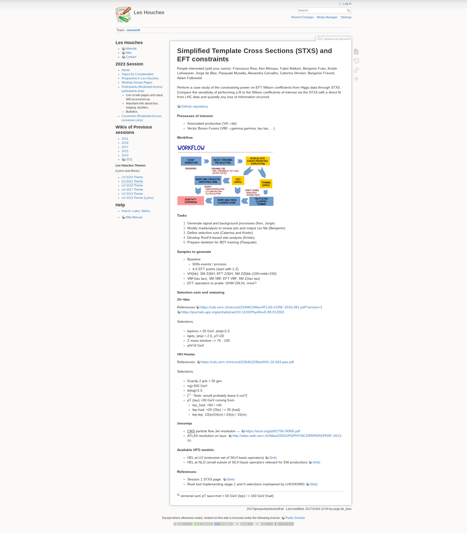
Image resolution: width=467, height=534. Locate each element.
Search (349, 10)
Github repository (194, 106)
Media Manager (327, 17)
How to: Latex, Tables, (136, 211)
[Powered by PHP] (223, 523)
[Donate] (203, 523)
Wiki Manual (134, 217)
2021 (125, 138)
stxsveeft (133, 30)
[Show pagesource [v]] (356, 51)
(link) (273, 458)
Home (126, 70)
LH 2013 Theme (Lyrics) (137, 198)
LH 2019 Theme (132, 185)
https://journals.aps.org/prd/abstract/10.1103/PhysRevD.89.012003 (232, 312)
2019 (125, 143)
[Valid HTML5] (243, 523)
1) (189, 394)
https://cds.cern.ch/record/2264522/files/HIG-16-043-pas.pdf (247, 362)
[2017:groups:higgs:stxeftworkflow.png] (225, 175)
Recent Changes (302, 17)
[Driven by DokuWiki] (284, 523)
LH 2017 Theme (132, 189)
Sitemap (346, 17)
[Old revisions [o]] (356, 60)
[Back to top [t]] (356, 79)
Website (131, 48)
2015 (125, 151)
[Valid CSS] (264, 523)
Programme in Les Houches (140, 78)
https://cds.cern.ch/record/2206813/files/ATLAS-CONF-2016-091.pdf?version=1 (261, 307)
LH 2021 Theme (132, 181)
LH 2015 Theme (132, 193)
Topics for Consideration (138, 74)
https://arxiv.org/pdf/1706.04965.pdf (272, 431)
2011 (129, 159)
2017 (125, 147)
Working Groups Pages (137, 82)
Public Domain (295, 518)
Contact (131, 57)
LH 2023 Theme (132, 177)
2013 (125, 155)
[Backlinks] (356, 70)
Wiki (129, 53)
